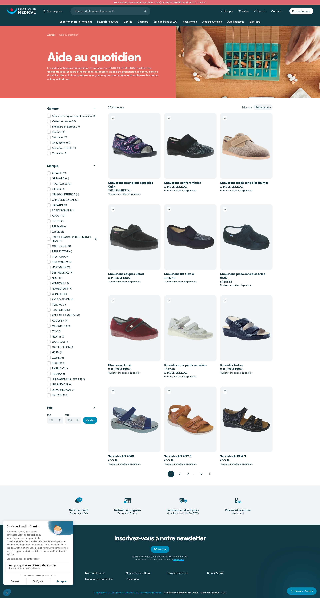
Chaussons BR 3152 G (179, 274)
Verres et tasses (62, 121)
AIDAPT (56, 173)
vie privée (179, 559)
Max (67, 414)
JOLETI (56, 221)
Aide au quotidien (212, 21)
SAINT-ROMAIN (61, 210)
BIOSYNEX (58, 395)
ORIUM (56, 231)
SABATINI (58, 205)
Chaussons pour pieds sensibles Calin (130, 184)
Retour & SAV (215, 573)
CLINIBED (58, 294)
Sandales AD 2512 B (178, 456)
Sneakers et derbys (64, 126)
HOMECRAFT (60, 288)
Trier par (247, 107)
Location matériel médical (76, 21)
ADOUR (56, 215)
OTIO (55, 331)
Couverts (57, 153)
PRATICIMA (59, 256)
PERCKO (57, 304)
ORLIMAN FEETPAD (64, 194)
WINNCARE (59, 283)
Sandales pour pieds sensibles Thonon (185, 367)
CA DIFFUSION (61, 347)
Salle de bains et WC (165, 21)
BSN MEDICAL (60, 272)
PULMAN (57, 373)
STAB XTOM (59, 310)
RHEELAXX (58, 368)
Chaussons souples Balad (126, 274)
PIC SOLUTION (61, 299)
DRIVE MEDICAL (62, 389)
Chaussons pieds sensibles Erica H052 (242, 275)
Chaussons (59, 142)
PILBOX (56, 189)
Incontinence (189, 21)
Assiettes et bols (62, 148)
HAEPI (56, 352)
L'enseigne (132, 579)
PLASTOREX (59, 183)
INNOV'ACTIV (60, 262)
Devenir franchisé (177, 573)
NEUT (55, 278)
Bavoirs (56, 132)
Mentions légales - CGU (213, 592)
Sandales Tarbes (231, 365)
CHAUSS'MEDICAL (63, 199)
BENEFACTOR (60, 251)
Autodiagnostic (235, 21)
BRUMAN (57, 226)
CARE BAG (58, 341)
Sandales (57, 137)
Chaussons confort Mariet (182, 182)
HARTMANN (59, 267)
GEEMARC (58, 178)
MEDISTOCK (59, 326)
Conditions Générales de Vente (181, 592)
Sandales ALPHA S (233, 456)
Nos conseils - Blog (138, 573)
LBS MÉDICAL (60, 384)
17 (201, 474)
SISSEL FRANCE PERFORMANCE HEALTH (72, 238)
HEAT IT (56, 336)
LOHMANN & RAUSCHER (67, 379)
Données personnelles (99, 579)
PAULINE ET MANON (64, 315)
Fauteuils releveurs (107, 21)
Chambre (143, 21)
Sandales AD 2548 (121, 456)
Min (49, 414)
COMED (57, 357)
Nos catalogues (94, 573)
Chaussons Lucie (120, 365)
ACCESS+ (58, 320)
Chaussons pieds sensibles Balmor (244, 182)
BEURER (57, 363)
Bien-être (255, 21)
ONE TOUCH (60, 246)
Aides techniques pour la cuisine (72, 116)
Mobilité (128, 21)
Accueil (51, 34)
